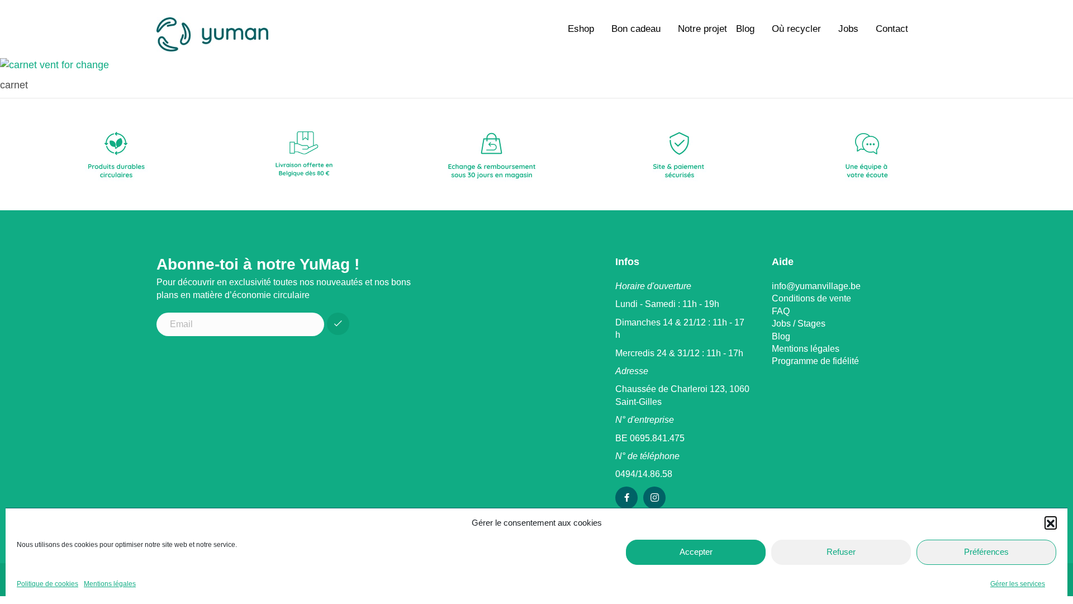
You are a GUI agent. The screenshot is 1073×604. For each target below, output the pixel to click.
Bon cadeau (636, 28)
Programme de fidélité (815, 361)
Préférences (986, 551)
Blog (745, 28)
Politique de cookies (47, 584)
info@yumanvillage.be (816, 286)
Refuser (841, 551)
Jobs (848, 28)
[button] (1050, 522)
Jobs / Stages (798, 323)
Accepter (696, 551)
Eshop (581, 28)
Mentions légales (110, 584)
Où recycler (796, 28)
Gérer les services (1017, 584)
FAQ (781, 311)
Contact (892, 28)
